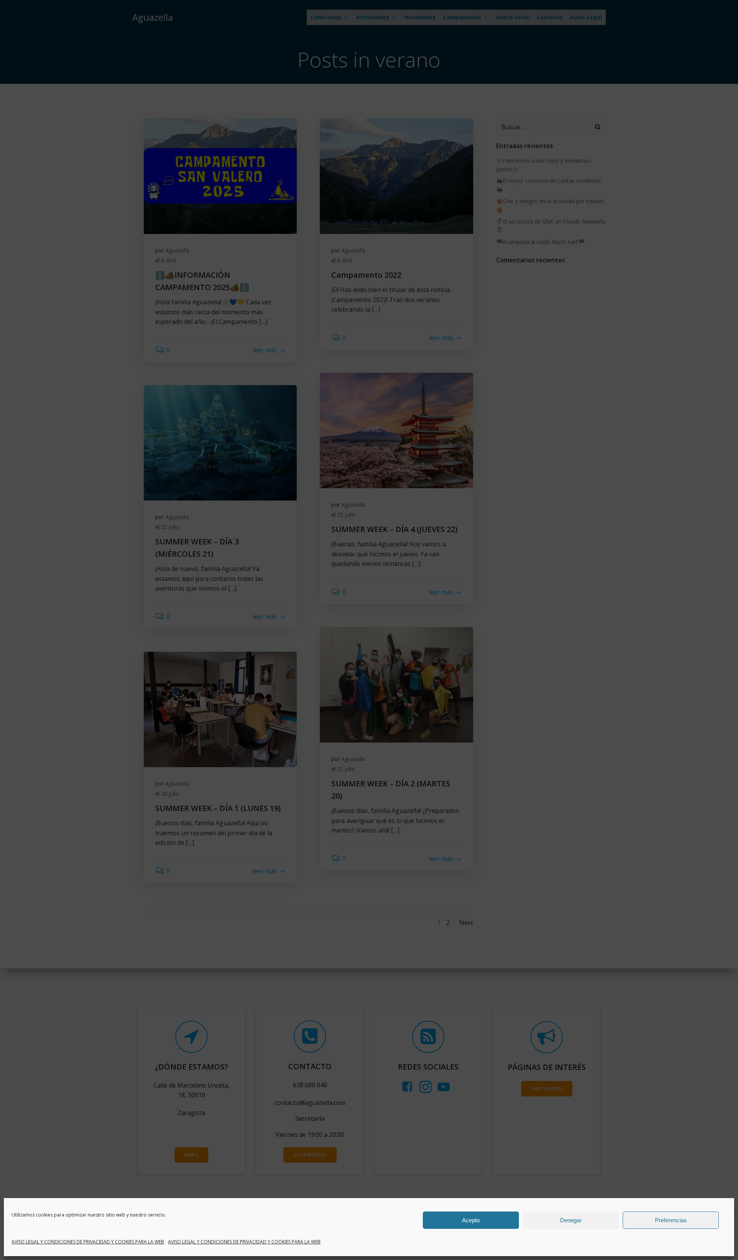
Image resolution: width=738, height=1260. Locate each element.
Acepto (471, 1220)
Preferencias (671, 1220)
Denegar (571, 1220)
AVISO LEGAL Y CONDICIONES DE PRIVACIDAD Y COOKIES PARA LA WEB (88, 1241)
